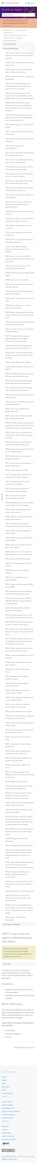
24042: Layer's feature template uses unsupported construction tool (18, 752)
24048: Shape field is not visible (16, 781)
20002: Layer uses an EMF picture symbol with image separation (19, 403)
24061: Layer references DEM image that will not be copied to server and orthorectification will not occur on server (19, 864)
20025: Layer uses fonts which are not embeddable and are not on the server (18, 553)
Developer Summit (8, 1139)
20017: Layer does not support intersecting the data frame (16, 497)
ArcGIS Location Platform (11, 1111)
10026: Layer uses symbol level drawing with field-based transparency (19, 189)
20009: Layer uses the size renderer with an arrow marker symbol (19, 450)
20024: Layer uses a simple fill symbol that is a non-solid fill (18, 546)
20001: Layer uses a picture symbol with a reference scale (19, 396)
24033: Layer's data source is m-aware (18, 711)
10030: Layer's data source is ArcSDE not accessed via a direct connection (19, 220)
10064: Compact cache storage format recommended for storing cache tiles (18, 347)
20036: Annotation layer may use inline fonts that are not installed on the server (19, 616)
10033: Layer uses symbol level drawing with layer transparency (19, 241)
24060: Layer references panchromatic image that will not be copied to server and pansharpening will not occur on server (18, 854)
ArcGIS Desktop (7, 1105)
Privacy (32, 1156)
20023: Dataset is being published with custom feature (18, 539)
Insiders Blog (6, 1133)
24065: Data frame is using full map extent (19, 891)
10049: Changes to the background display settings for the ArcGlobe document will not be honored (17, 338)
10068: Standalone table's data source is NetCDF (19, 368)
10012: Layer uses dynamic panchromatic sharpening (19, 140)
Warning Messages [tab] (11, 48)
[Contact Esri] (13, 1150)
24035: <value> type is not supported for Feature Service (19, 724)
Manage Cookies (7, 1159)
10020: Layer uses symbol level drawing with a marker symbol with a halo (19, 182)
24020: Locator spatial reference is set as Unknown (19, 656)
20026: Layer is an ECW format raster (18, 559)
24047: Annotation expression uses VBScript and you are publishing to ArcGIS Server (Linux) (19, 774)
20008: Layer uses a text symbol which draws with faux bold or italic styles (18, 443)
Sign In (32, 3)
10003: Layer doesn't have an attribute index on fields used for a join (18, 71)
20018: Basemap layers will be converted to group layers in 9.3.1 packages (19, 504)
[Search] (26, 3)
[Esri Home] (5, 1143)
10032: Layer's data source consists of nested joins (18, 234)
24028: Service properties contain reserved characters (17, 684)
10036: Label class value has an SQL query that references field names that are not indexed (19, 258)
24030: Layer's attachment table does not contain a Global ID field (19, 698)
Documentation (7, 1093)
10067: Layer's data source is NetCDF (18, 362)
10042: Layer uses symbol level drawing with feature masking (19, 292)
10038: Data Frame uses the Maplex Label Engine (19, 274)
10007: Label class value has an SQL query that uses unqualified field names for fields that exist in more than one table (19, 95)
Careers (4, 1130)
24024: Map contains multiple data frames (17, 670)
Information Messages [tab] (12, 924)
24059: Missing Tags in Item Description (19, 845)
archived (6, 951)
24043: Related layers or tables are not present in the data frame (18, 759)
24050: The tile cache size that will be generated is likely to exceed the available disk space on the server (18, 795)
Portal (4, 1080)
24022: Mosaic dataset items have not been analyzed (18, 663)
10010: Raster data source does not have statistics (19, 126)
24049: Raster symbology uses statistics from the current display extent (18, 787)
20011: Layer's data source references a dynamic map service (19, 464)
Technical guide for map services (15, 35)
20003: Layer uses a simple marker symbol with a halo (17, 410)
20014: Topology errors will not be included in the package (17, 483)
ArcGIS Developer (8, 1115)
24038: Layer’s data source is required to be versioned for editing (19, 731)
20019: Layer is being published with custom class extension (18, 511)
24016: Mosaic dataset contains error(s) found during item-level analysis (18, 649)
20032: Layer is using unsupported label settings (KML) (19, 585)
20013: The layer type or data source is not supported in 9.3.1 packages (18, 476)
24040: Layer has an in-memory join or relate (18, 738)
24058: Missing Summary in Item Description (16, 840)
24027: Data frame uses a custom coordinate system (16, 677)
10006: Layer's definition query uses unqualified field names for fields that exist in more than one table (18, 86)
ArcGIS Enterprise (8, 1108)
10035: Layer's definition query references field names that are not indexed (17, 249)
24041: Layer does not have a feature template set (18, 745)
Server (4, 1083)
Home (4, 1077)
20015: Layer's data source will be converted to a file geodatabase (17, 490)
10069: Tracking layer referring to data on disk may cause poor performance (19, 375)
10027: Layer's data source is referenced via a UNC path (19, 196)
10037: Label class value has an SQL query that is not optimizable (17, 267)
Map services (8, 33)
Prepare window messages (13, 38)
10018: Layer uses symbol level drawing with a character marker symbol (19, 168)
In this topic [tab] (7, 964)
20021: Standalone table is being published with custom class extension (18, 525)
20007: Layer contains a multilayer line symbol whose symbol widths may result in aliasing (19, 435)
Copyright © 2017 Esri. (9, 1156)
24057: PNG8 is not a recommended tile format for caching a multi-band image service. (19, 831)
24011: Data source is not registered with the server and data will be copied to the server (19, 631)
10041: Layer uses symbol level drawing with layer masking (19, 285)
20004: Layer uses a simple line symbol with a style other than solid (18, 417)
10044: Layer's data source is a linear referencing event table (18, 306)
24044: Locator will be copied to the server (17, 766)
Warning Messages (10, 40)
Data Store (5, 1087)
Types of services (21, 30)
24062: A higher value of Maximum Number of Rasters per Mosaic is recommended (17, 874)
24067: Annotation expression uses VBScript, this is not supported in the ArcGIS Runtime (17, 898)
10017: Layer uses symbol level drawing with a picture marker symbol (19, 161)
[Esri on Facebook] (6, 1150)
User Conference (8, 1136)
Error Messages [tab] (10, 44)
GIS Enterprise (11, 3)
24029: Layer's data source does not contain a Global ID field (17, 691)
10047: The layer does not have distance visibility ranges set (19, 330)
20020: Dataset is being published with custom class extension (18, 518)
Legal (15, 1159)
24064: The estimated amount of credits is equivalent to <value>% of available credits (19, 884)
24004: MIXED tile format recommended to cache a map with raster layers (19, 623)
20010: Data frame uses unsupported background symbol (18, 457)
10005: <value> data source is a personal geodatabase (19, 78)
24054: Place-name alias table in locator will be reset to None (19, 811)
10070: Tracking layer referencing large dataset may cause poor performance (18, 382)
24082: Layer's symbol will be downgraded (15, 918)
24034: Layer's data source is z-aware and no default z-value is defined (19, 717)
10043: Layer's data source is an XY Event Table (19, 299)
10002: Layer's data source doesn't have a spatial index (19, 64)
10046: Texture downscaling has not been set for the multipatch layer (19, 323)
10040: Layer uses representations (17, 280)
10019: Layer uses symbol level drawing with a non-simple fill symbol (19, 175)
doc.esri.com (8, 26)
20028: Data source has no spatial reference (17, 571)
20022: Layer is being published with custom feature (18, 532)
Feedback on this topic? (26, 1048)
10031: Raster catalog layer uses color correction (18, 227)
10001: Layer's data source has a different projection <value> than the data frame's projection (19, 55)
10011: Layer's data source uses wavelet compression (19, 133)
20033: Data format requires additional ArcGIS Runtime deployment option (18, 592)
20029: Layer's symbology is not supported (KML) (16, 578)
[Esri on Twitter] (3, 1150)
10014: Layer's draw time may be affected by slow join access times (19, 154)
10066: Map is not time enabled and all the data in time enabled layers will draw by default (19, 355)
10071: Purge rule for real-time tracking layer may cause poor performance (18, 389)
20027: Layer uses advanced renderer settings (18, 564)
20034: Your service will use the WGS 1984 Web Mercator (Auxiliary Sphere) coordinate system (18, 600)
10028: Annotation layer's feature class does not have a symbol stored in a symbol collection (18, 204)
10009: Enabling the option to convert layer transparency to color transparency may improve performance (19, 117)
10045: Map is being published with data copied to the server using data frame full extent (19, 314)
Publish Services (7, 30)
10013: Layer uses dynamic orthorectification (14, 147)
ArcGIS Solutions (8, 1118)
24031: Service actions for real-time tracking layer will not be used (17, 705)
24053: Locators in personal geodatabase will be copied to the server (19, 804)
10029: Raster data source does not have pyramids (19, 213)
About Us (5, 1126)
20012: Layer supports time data (16, 470)
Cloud (4, 1090)
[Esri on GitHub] (9, 1150)
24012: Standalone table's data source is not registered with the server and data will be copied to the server (19, 641)
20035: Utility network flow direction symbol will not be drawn (17, 609)
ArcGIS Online (7, 1102)
